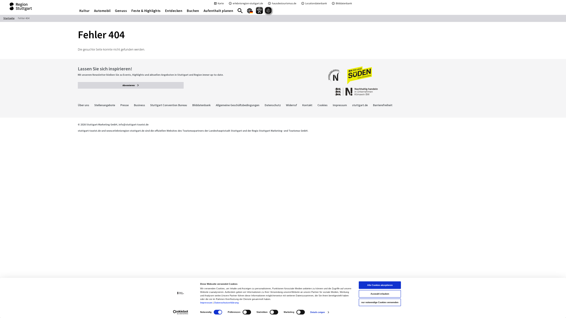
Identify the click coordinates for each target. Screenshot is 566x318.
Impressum (206, 302)
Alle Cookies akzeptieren (380, 285)
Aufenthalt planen (218, 10)
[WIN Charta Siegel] (442, 90)
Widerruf (291, 105)
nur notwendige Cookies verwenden (379, 302)
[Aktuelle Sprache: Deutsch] (250, 11)
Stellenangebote (104, 105)
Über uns (83, 105)
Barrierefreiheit (382, 105)
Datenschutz (273, 105)
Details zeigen (317, 312)
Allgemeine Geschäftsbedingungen (237, 105)
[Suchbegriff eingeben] (240, 11)
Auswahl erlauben (380, 294)
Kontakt (307, 105)
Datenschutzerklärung (226, 302)
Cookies (322, 105)
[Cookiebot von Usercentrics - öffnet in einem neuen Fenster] (181, 312)
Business (139, 105)
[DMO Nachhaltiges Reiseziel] (335, 83)
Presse (124, 105)
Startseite (8, 18)
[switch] (247, 312)
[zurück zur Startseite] (35, 6)
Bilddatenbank (201, 105)
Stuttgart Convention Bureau (168, 105)
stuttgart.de (360, 105)
